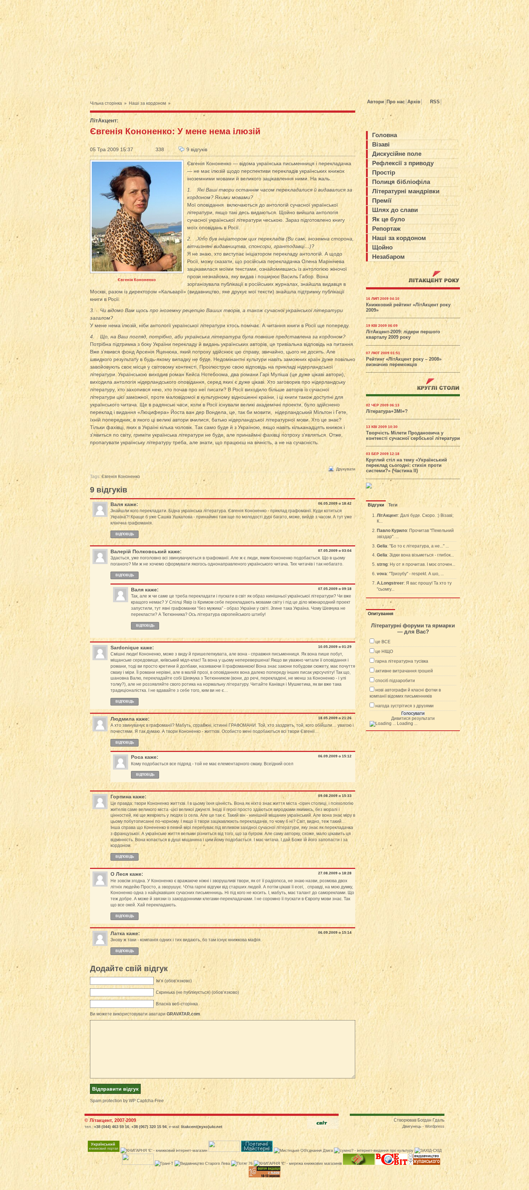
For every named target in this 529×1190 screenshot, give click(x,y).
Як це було (388, 219)
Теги (392, 505)
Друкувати (345, 469)
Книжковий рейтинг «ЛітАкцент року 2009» (408, 307)
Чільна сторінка (106, 103)
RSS (435, 101)
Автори (375, 101)
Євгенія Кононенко (120, 476)
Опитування (380, 613)
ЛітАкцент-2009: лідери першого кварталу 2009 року (403, 334)
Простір (383, 172)
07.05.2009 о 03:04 (335, 551)
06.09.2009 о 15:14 (335, 932)
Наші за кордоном (147, 103)
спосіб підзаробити (395, 680)
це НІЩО (384, 651)
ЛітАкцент (103, 120)
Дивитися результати (413, 718)
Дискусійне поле (396, 153)
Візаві (381, 144)
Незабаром (388, 256)
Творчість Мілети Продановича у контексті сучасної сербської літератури (413, 436)
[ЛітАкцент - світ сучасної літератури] (154, 44)
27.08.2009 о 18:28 (335, 873)
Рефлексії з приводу (403, 163)
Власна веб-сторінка (177, 1003)
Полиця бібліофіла (401, 182)
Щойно (382, 247)
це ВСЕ (382, 641)
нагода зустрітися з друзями (404, 705)
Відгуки (376, 505)
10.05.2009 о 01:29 (335, 647)
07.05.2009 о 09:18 (335, 589)
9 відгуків (196, 149)
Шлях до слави (395, 210)
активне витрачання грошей (404, 670)
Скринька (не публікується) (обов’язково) (197, 992)
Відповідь (125, 534)
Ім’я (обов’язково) (174, 980)
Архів (413, 101)
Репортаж (386, 228)
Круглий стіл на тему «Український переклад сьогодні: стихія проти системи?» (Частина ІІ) (406, 465)
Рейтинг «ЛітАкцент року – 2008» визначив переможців (404, 362)
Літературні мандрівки (405, 191)
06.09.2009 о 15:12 (335, 756)
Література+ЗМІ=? (387, 411)
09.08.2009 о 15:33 (335, 796)
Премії (382, 200)
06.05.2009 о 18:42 (335, 503)
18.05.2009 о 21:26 (335, 718)
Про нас (395, 101)
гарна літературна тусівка (401, 661)
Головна (384, 135)
